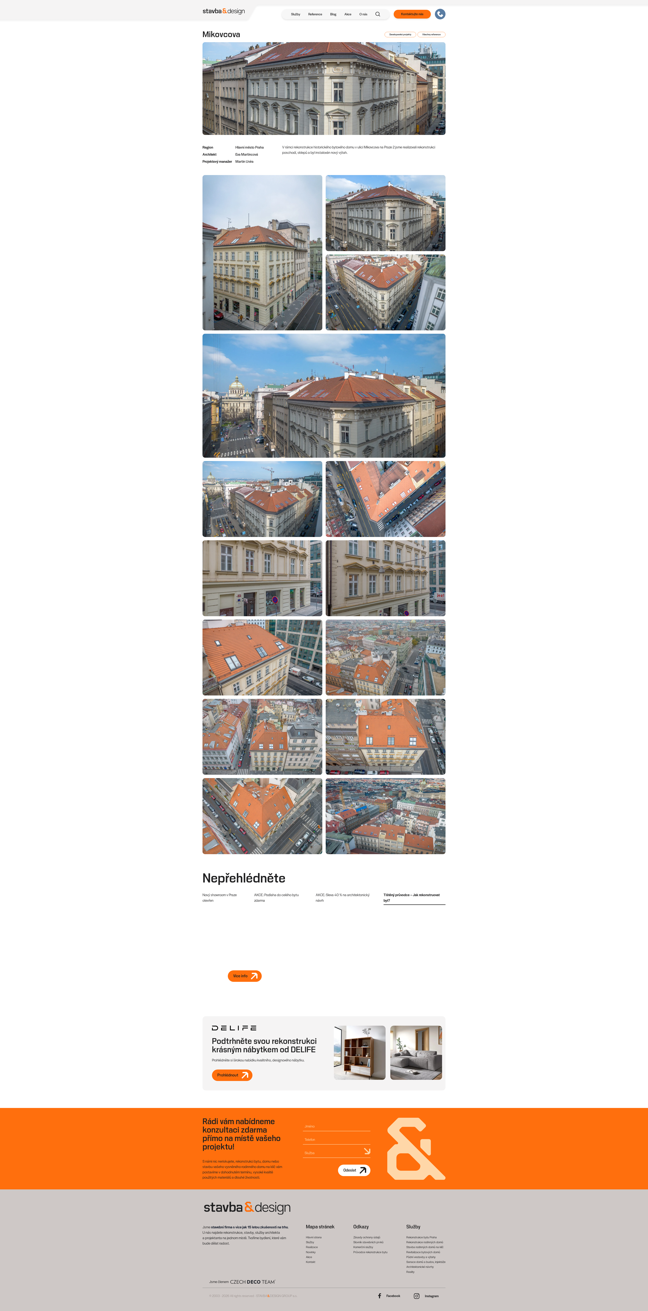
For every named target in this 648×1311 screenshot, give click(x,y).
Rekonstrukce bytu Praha (421, 1237)
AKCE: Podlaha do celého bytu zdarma (276, 897)
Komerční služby (363, 1247)
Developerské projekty (400, 34)
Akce (347, 14)
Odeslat (349, 1170)
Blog (333, 14)
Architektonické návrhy (420, 1267)
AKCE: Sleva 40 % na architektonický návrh (343, 897)
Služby (295, 14)
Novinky (311, 1252)
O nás (363, 14)
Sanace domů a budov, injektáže (426, 1262)
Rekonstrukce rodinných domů (424, 1242)
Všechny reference (431, 34)
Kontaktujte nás (412, 14)
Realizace (312, 1247)
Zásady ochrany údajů (366, 1237)
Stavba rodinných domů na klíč (424, 1247)
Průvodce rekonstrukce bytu (370, 1252)
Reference (315, 14)
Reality (410, 1272)
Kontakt (310, 1262)
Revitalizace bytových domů (423, 1252)
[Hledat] (377, 14)
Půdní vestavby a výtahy (421, 1257)
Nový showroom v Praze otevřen (219, 897)
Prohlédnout (227, 1075)
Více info (240, 976)
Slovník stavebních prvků (368, 1242)
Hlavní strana (314, 1237)
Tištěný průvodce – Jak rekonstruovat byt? (412, 897)
